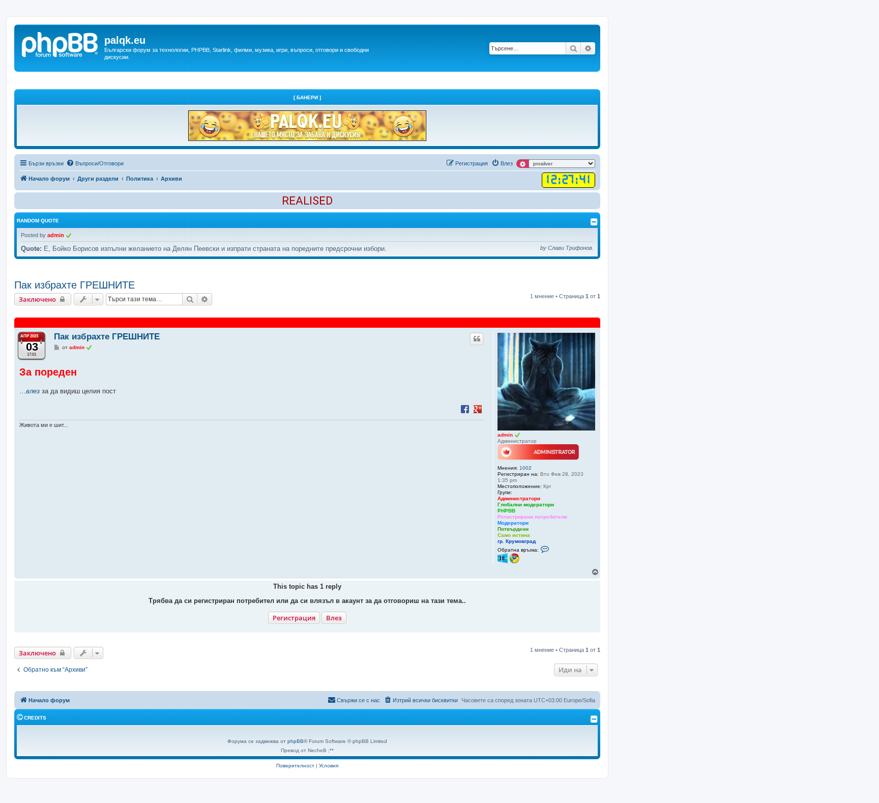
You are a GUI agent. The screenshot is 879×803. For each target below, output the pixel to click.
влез (33, 391)
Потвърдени (513, 529)
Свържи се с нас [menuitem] (358, 700)
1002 (525, 468)
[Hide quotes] (594, 222)
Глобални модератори (525, 504)
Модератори (513, 523)
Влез (334, 617)
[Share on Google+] (477, 408)
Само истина (513, 535)
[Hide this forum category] (594, 719)
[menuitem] (95, 163)
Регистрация (294, 617)
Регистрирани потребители (532, 517)
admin (55, 235)
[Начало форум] (60, 43)
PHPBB (506, 510)
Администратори (518, 498)
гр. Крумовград (516, 541)
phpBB (295, 741)
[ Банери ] (307, 97)
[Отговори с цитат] (476, 339)
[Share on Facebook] (465, 408)
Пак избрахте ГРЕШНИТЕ (74, 285)
